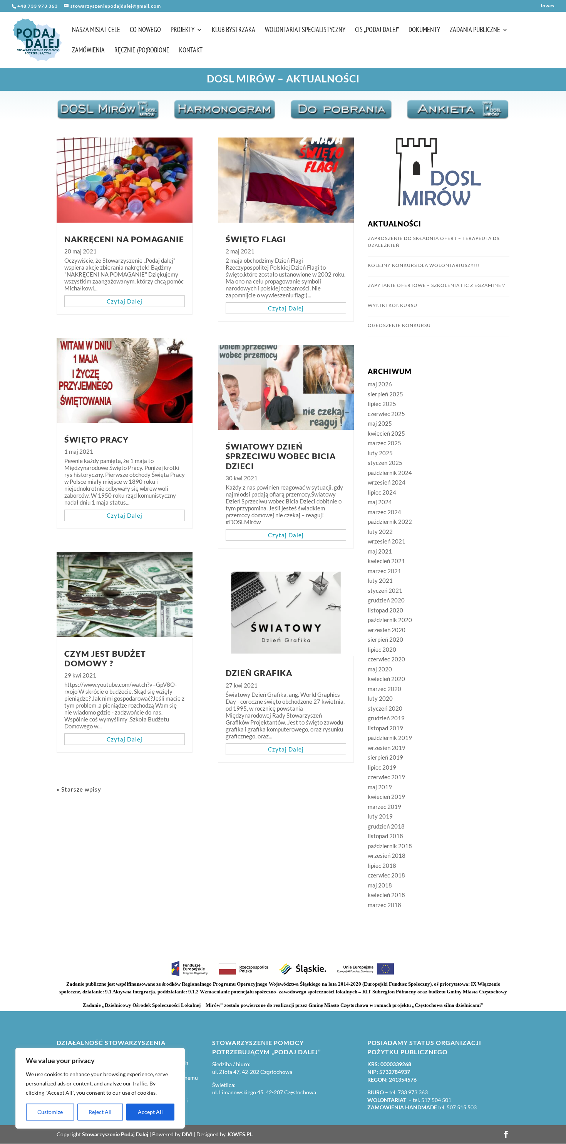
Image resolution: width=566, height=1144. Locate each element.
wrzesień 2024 (386, 482)
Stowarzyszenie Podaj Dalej (115, 1134)
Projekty (182, 30)
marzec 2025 (384, 442)
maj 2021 (380, 551)
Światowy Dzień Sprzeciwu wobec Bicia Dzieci (281, 455)
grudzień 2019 (386, 718)
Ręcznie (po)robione (141, 50)
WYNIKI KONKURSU (392, 305)
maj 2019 (380, 786)
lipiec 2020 (382, 649)
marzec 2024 (384, 511)
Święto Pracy (96, 439)
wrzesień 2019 (386, 747)
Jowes (547, 5)
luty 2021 (380, 580)
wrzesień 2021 (386, 541)
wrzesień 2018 (386, 855)
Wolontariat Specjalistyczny (305, 30)
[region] (100, 1088)
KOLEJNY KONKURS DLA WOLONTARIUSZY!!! (424, 265)
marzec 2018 (384, 904)
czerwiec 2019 (386, 776)
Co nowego (145, 30)
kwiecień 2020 (386, 678)
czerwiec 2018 (386, 875)
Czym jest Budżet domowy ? (105, 658)
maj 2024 (380, 501)
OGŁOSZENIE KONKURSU (399, 325)
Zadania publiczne (475, 30)
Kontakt (191, 50)
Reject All (100, 1112)
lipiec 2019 (382, 767)
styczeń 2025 (385, 462)
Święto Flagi (256, 239)
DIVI (187, 1134)
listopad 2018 (385, 835)
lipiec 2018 (382, 865)
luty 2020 (380, 698)
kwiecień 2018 (386, 894)
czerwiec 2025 (386, 413)
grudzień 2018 (386, 826)
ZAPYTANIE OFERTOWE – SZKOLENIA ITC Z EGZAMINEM (437, 285)
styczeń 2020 (385, 708)
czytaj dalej (124, 301)
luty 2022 (380, 531)
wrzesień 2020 (386, 629)
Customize (50, 1112)
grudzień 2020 (386, 600)
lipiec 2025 (382, 403)
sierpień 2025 (385, 394)
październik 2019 (390, 737)
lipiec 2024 (382, 492)
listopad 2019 (385, 728)
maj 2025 (380, 423)
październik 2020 (390, 619)
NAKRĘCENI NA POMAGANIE (124, 239)
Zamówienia (88, 50)
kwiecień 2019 (386, 796)
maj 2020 (380, 669)
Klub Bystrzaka (233, 30)
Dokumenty (424, 30)
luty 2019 (380, 816)
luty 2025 (380, 453)
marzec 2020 (384, 688)
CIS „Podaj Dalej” (377, 30)
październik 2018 (390, 845)
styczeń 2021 (385, 590)
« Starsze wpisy (79, 789)
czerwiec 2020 (386, 659)
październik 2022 (390, 521)
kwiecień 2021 (386, 560)
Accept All (150, 1112)
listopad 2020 (385, 610)
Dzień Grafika (259, 673)
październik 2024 (390, 472)
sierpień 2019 (385, 757)
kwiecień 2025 (386, 433)
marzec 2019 (384, 806)
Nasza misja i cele (96, 30)
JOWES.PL (240, 1134)
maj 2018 (380, 885)
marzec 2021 (384, 570)
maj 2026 (380, 384)
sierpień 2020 (385, 639)
